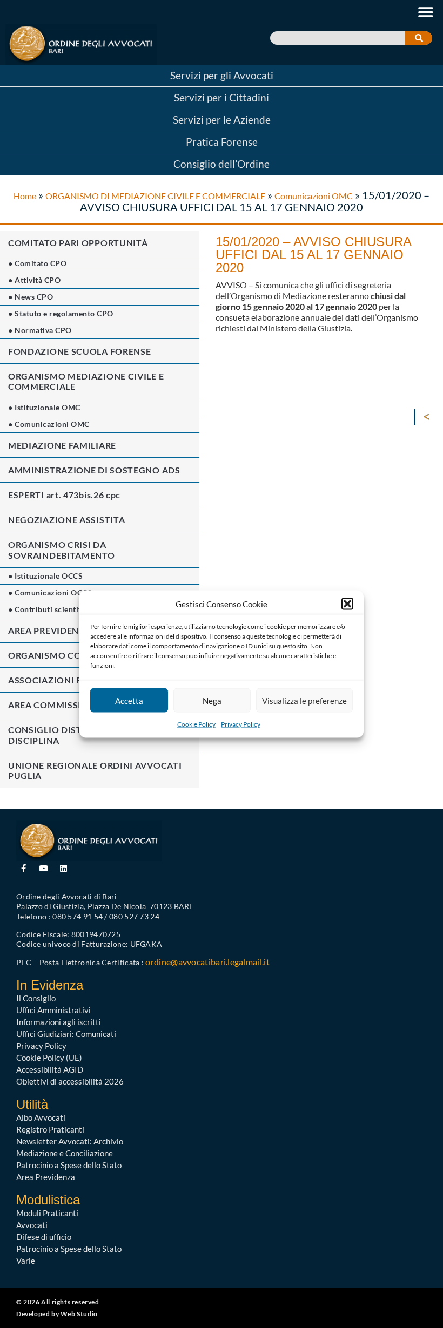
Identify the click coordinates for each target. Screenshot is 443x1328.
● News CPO (30, 296)
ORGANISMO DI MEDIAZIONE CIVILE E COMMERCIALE (155, 196)
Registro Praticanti (50, 1129)
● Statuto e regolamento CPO (60, 313)
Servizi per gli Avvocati (221, 75)
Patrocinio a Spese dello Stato (69, 1165)
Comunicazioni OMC (313, 196)
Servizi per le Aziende (222, 119)
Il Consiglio (36, 998)
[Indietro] (429, 416)
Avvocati (32, 1225)
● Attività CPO (34, 279)
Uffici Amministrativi (53, 1010)
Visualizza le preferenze (304, 700)
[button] (347, 604)
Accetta (129, 700)
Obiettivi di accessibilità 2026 (70, 1081)
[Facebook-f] (23, 868)
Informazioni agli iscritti (58, 1022)
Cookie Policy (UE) (49, 1057)
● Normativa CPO (40, 330)
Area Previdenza (45, 1177)
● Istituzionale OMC (44, 407)
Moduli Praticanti (47, 1213)
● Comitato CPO (37, 263)
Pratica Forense (222, 141)
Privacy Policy (240, 724)
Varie (25, 1260)
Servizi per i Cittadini (221, 97)
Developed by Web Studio (57, 1314)
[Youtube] (43, 868)
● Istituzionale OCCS (45, 575)
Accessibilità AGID (49, 1069)
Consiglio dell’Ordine (221, 164)
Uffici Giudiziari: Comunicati (66, 1034)
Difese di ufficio (43, 1237)
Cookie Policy (196, 724)
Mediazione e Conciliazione (64, 1153)
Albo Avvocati (40, 1117)
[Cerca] (418, 38)
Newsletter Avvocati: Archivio (69, 1141)
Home (25, 196)
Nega (212, 700)
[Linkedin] (63, 868)
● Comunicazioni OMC (49, 424)
